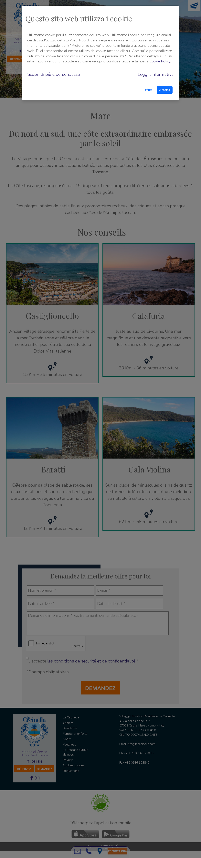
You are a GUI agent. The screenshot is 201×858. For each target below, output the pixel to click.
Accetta (164, 90)
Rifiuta (148, 90)
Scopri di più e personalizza (53, 74)
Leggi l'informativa (156, 74)
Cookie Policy (160, 61)
